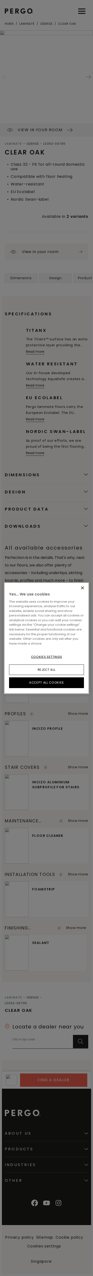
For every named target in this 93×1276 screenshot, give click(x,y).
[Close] (82, 587)
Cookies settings (46, 657)
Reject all (47, 669)
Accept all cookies (46, 682)
